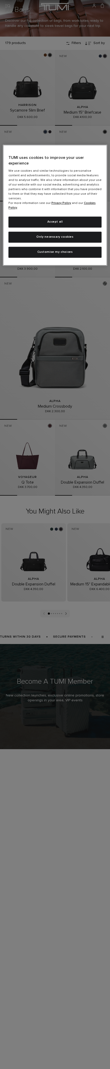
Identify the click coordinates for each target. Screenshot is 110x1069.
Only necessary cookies (54, 237)
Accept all (55, 222)
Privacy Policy (61, 203)
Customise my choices (55, 252)
